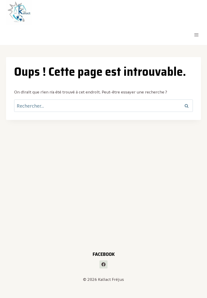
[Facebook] (103, 264)
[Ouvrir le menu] (196, 35)
